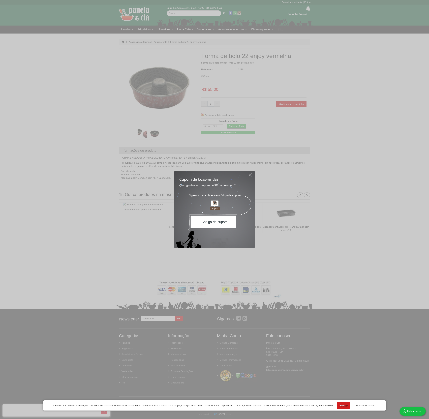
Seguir (215, 208)
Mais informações (365, 405)
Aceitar (343, 405)
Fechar (250, 174)
